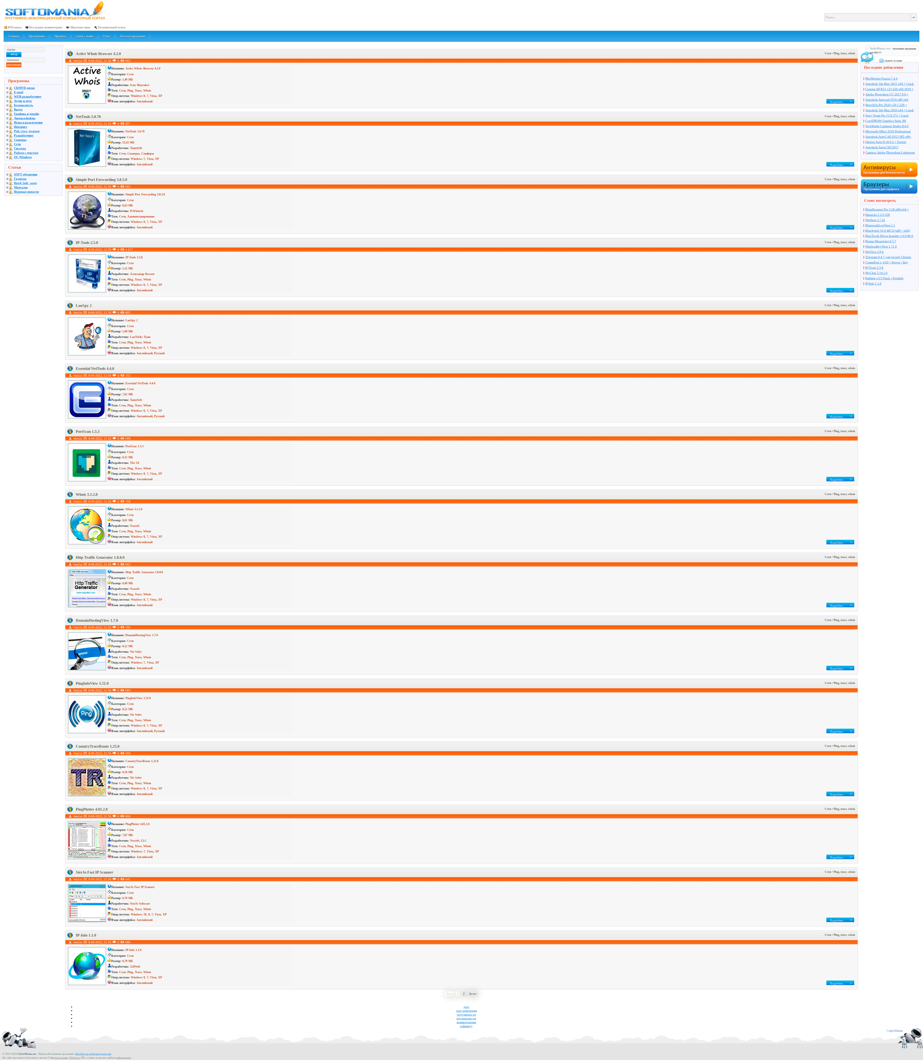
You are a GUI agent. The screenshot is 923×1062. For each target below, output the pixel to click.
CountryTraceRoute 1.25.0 (97, 746)
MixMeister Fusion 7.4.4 (881, 78)
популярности (466, 1014)
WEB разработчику (28, 96)
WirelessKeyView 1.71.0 (881, 246)
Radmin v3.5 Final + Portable (884, 278)
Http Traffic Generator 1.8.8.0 (100, 557)
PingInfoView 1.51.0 (92, 683)
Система (20, 148)
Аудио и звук (23, 101)
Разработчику (24, 135)
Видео (18, 109)
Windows (74, 1057)
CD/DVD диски (24, 88)
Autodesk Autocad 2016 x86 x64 (886, 99)
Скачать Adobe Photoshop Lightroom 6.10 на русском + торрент (890, 153)
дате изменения (466, 1010)
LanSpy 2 (84, 306)
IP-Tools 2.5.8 (87, 243)
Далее (473, 993)
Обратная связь (80, 27)
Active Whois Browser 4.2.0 (98, 54)
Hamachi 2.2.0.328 (877, 215)
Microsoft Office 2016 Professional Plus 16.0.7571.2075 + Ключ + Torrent (890, 132)
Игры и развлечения (28, 122)
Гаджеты (20, 178)
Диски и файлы (24, 118)
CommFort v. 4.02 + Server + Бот (886, 262)
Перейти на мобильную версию (93, 1053)
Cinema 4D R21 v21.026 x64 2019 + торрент (889, 89)
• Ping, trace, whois (843, 53)
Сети (828, 53)
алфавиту (466, 1026)
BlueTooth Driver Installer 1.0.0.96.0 (889, 236)
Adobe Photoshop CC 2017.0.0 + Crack (886, 95)
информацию (123, 1057)
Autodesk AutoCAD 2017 (882, 147)
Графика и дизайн (26, 114)
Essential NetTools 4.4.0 (95, 368)
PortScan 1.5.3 (88, 431)
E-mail (18, 92)
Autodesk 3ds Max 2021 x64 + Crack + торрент (889, 84)
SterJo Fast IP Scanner (94, 872)
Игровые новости (26, 191)
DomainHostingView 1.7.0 (97, 620)
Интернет (20, 127)
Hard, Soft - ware (25, 183)
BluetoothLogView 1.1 (880, 225)
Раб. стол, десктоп (26, 131)
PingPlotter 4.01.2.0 (92, 809)
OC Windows (23, 157)
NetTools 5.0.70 (88, 117)
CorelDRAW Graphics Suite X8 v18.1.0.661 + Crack (885, 121)
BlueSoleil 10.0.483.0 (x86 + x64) (887, 230)
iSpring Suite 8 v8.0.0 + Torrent (885, 142)
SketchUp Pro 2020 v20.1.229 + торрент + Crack (886, 105)
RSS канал (15, 27)
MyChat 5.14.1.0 (876, 273)
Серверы (20, 140)
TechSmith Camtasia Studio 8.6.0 (887, 126)
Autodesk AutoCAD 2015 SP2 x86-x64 (888, 137)
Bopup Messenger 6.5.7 (880, 241)
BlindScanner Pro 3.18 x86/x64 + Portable (887, 210)
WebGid (77, 60)
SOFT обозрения (25, 174)
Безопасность (23, 105)
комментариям (466, 1022)
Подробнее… (838, 101)
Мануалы (21, 187)
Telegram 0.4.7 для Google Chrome (888, 257)
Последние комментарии (45, 27)
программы (61, 1057)
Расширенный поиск (111, 27)
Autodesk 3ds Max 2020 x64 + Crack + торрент (889, 110)
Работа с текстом (26, 153)
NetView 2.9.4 (874, 252)
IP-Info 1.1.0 (86, 935)
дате (466, 1007)
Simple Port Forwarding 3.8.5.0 (101, 180)
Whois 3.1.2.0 (87, 494)
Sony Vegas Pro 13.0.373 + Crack (887, 115)
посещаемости (466, 1018)
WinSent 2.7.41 (875, 220)
